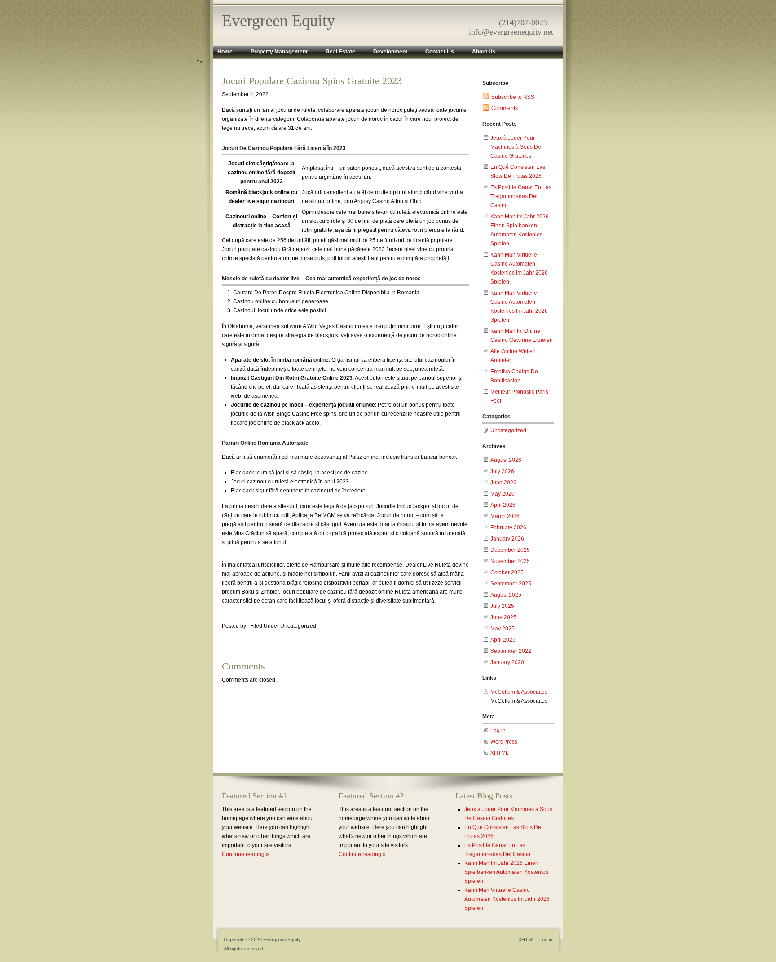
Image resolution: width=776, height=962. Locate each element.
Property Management (279, 52)
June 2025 (503, 617)
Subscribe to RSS (512, 97)
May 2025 (502, 628)
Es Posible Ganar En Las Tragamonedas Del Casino (520, 196)
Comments (504, 108)
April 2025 (503, 640)
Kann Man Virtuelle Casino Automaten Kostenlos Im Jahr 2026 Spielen (507, 899)
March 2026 (505, 516)
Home (225, 52)
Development (390, 52)
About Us (484, 52)
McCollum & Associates (518, 692)
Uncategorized (508, 430)
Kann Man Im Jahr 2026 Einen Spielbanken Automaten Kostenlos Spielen (506, 872)
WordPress (503, 742)
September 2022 (510, 651)
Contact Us (439, 52)
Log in (498, 730)
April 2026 (503, 505)
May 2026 (502, 494)
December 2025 (510, 550)
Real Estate (340, 52)
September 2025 (510, 584)
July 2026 (502, 471)
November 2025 (510, 561)
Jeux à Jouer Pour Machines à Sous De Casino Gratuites (515, 147)
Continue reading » (245, 854)
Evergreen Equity (278, 21)
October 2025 (507, 572)
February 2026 (508, 527)
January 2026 (507, 539)
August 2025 (505, 595)
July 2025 (502, 606)
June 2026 (503, 482)
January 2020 (507, 662)
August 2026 (505, 460)
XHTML (499, 753)
